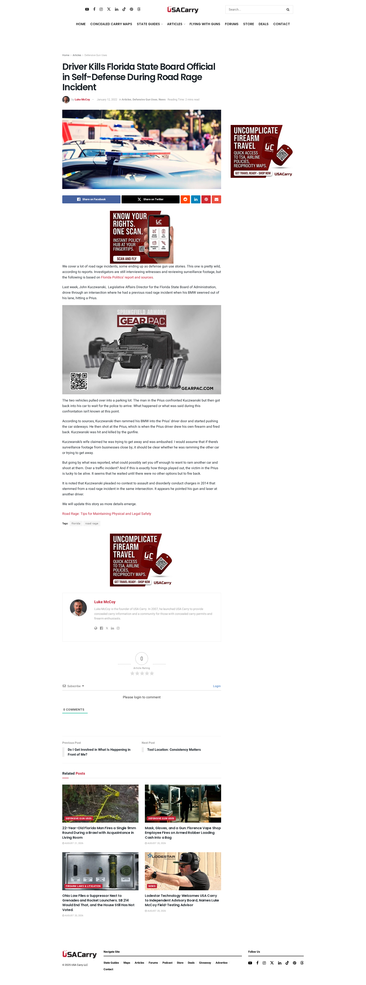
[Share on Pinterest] (206, 199)
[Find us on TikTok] (124, 9)
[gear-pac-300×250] (262, 90)
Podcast (167, 963)
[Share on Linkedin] (195, 199)
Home (81, 24)
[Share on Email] (216, 199)
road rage (91, 523)
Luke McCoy (82, 99)
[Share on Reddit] (185, 199)
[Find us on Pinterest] (131, 9)
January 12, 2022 (107, 99)
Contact (281, 24)
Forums (153, 963)
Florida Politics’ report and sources (127, 277)
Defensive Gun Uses (96, 55)
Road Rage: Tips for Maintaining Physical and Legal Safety (106, 513)
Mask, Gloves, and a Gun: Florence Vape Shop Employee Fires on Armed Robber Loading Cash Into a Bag (183, 833)
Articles (77, 55)
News (162, 99)
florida (76, 523)
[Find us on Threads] (139, 9)
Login (216, 686)
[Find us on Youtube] (87, 9)
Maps (126, 963)
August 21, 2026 (73, 843)
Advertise (221, 963)
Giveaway (205, 963)
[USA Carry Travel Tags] (141, 237)
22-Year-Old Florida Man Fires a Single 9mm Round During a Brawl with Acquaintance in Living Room (99, 833)
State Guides (111, 963)
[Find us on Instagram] (101, 9)
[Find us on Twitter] (109, 9)
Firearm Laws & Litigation (83, 886)
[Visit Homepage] (183, 10)
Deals (191, 963)
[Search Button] (288, 9)
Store (180, 963)
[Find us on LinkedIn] (116, 9)
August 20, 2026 (156, 843)
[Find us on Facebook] (94, 9)
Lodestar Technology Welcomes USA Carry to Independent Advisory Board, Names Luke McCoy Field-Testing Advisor (182, 900)
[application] (141, 349)
